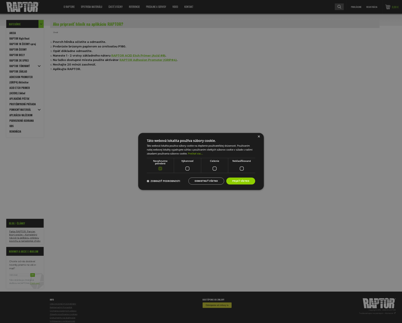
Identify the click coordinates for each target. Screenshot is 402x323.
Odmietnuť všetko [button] (206, 180)
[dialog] (201, 161)
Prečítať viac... (195, 153)
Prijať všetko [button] (240, 180)
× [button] (259, 136)
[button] (163, 181)
